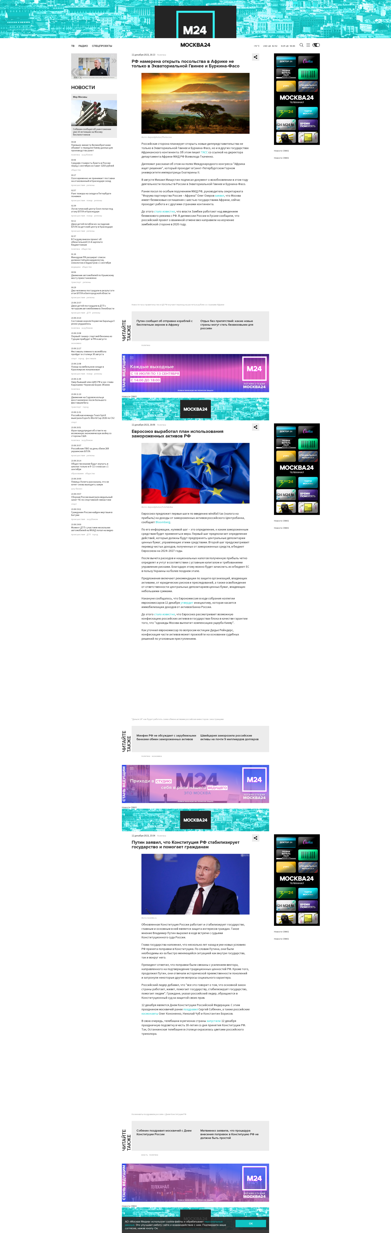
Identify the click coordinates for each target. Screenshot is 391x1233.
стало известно (164, 211)
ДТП (89, 313)
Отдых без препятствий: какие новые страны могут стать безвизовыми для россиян (226, 324)
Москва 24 (195, 45)
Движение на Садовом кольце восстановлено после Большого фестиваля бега (88, 400)
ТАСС (204, 152)
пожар (90, 201)
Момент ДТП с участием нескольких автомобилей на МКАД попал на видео (92, 529)
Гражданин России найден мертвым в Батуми (91, 514)
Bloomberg (162, 522)
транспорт (76, 282)
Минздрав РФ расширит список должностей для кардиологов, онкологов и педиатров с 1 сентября (91, 260)
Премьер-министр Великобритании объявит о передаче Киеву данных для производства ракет (92, 147)
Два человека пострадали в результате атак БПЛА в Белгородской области (92, 292)
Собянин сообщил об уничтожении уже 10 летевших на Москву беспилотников (92, 132)
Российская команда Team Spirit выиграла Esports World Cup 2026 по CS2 (92, 417)
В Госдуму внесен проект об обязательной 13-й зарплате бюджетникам (87, 242)
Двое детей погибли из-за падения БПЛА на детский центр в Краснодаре (92, 225)
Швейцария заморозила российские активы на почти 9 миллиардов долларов (229, 737)
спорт (74, 359)
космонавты (149, 1014)
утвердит (187, 603)
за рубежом (87, 155)
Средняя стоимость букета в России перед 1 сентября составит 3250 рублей (92, 164)
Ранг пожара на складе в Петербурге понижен (91, 195)
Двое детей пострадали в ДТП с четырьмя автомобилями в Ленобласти (92, 307)
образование (77, 474)
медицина (75, 267)
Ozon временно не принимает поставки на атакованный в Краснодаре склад (93, 180)
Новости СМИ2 (129, 396)
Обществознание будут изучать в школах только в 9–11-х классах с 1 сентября (89, 466)
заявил (219, 196)
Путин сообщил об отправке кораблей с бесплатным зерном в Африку (165, 323)
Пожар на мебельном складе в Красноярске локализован (87, 368)
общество (76, 170)
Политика (161, 54)
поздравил (190, 1009)
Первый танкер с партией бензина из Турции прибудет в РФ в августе (91, 338)
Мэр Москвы (80, 97)
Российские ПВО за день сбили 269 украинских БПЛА (90, 450)
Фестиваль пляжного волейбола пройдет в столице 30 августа (88, 353)
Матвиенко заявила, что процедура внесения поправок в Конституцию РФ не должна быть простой (229, 1134)
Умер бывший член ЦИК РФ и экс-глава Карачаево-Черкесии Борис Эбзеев (92, 383)
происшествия (78, 185)
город (81, 359)
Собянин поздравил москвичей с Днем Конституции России (164, 1132)
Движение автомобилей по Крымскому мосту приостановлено (92, 277)
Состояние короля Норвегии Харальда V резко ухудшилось (93, 322)
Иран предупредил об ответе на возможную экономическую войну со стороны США (91, 433)
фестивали (91, 359)
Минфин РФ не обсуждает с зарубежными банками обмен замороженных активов (166, 737)
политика (75, 155)
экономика (76, 343)
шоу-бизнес (76, 489)
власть (144, 1155)
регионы (91, 185)
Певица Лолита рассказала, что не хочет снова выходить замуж (90, 483)
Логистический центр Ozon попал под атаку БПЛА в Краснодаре (92, 210)
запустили (214, 1021)
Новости (83, 88)
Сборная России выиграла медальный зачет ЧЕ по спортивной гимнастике (91, 498)
